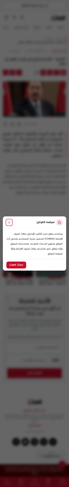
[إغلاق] (9, 222)
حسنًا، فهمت (16, 265)
